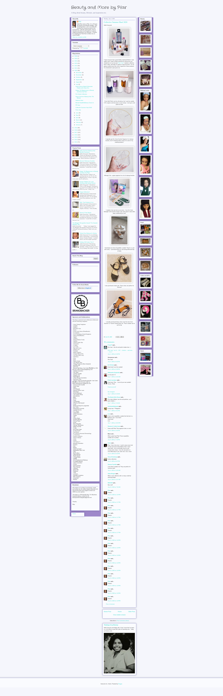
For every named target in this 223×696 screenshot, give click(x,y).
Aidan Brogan (111, 473)
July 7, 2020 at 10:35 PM (114, 423)
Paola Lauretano (112, 380)
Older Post (131, 611)
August (78, 82)
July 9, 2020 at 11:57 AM (114, 479)
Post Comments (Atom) (123, 620)
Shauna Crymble (112, 464)
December (79, 72)
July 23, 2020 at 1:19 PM (114, 585)
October (78, 77)
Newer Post (107, 611)
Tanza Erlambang (112, 457)
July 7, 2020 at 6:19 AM (114, 394)
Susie (109, 443)
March (78, 120)
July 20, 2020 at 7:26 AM (114, 487)
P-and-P (110, 345)
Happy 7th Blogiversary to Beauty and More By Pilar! (85, 91)
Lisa (109, 414)
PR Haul (78, 105)
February (78, 122)
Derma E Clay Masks (85, 212)
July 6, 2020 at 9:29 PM (114, 369)
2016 (76, 135)
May (77, 115)
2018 (76, 130)
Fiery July (78, 110)
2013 (76, 142)
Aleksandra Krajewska (114, 372)
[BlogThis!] (118, 337)
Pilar (109, 490)
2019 (76, 127)
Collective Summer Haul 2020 (84, 107)
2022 (76, 65)
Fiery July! (120, 63)
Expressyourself (112, 387)
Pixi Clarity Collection (81, 94)
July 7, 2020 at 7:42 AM (114, 403)
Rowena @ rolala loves (114, 426)
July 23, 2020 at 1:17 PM (114, 502)
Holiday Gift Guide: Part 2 (87, 242)
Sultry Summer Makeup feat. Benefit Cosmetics (87, 151)
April (77, 117)
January (78, 124)
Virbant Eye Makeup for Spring (88, 233)
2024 (76, 61)
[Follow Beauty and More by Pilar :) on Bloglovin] (84, 289)
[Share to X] (120, 337)
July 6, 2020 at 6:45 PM (114, 361)
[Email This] (116, 337)
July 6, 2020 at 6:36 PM (114, 354)
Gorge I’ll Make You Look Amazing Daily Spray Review (87, 182)
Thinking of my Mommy (111, 625)
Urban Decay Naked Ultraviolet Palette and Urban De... (84, 87)
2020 (76, 70)
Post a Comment (110, 604)
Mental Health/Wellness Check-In (85, 102)
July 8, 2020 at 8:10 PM (114, 453)
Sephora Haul (79, 100)
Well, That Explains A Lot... (87, 202)
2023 (76, 63)
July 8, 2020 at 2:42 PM (114, 430)
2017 (76, 132)
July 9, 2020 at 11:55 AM (114, 470)
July (77, 84)
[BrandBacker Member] (81, 311)
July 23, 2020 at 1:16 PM (114, 494)
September (79, 79)
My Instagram (111, 391)
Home (120, 611)
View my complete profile (79, 37)
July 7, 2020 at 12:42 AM (114, 376)
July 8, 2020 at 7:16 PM (114, 439)
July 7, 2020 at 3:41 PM (114, 410)
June (77, 113)
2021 (76, 68)
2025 (76, 58)
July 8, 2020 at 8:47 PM (114, 461)
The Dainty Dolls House (114, 397)
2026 (76, 56)
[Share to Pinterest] (123, 337)
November (79, 75)
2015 (76, 137)
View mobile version (119, 615)
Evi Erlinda (111, 365)
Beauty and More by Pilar (99, 8)
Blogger (120, 684)
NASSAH (110, 483)
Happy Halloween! (85, 192)
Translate (85, 48)
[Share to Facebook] (121, 337)
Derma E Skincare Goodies (87, 161)
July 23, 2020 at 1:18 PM (114, 540)
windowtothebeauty (113, 406)
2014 (76, 139)
